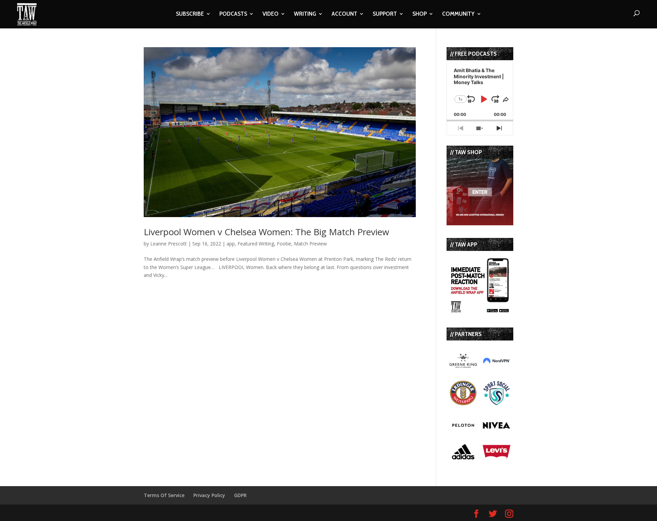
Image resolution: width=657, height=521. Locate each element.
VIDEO (270, 14)
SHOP (419, 14)
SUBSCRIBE (190, 14)
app (231, 243)
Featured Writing (255, 243)
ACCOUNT (344, 14)
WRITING (305, 14)
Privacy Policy (209, 495)
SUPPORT (385, 14)
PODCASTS (233, 14)
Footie (284, 243)
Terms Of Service (164, 495)
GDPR (240, 495)
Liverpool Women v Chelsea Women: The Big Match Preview (266, 232)
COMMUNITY (458, 14)
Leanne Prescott (168, 243)
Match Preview (310, 243)
